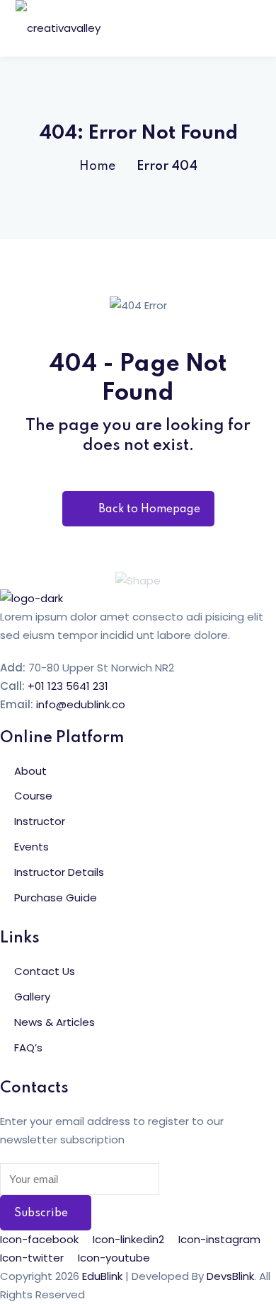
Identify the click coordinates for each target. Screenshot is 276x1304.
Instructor (39, 821)
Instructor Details (59, 872)
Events (31, 846)
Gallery (32, 996)
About (30, 770)
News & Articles (54, 1022)
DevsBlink (230, 1276)
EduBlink (102, 1276)
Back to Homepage (149, 509)
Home (97, 166)
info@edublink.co (80, 704)
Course (33, 795)
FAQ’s (28, 1047)
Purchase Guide (55, 897)
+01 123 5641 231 (68, 686)
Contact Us (44, 971)
